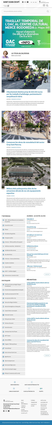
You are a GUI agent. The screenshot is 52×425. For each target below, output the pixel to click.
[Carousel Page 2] (23, 46)
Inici (22, 400)
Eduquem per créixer (9, 319)
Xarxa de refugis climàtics (10, 302)
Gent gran (29, 237)
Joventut (28, 221)
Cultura (28, 258)
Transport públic (8, 238)
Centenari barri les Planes (10, 331)
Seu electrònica (7, 254)
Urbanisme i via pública (16, 99)
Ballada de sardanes (32, 246)
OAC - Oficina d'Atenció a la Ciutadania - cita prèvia (13, 221)
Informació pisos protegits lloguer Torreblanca (12, 285)
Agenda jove (7, 356)
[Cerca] (47, 5)
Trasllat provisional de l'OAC (10, 294)
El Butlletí (24, 413)
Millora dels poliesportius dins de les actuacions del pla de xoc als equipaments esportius (23, 191)
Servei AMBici (7, 340)
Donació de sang (31, 227)
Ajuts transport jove (8, 360)
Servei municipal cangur (9, 369)
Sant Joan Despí (11, 2)
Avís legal (43, 400)
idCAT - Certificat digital (9, 271)
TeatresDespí (7, 348)
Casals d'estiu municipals (10, 310)
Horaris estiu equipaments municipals (13, 289)
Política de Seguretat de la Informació (45, 413)
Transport (34, 402)
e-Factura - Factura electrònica (11, 258)
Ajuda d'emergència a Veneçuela (11, 306)
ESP (33, 2)
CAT (31, 2)
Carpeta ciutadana (8, 263)
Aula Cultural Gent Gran (10, 352)
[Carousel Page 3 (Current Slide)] (24, 46)
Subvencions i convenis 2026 (10, 275)
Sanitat (28, 229)
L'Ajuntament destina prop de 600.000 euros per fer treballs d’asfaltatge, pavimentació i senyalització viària (24, 94)
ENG (36, 2)
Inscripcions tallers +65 (9, 298)
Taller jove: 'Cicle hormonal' (34, 266)
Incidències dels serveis (9, 250)
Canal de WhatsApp (14, 391)
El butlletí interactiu (29, 391)
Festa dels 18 (30, 219)
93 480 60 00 (6, 407)
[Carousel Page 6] (28, 46)
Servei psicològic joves (9, 365)
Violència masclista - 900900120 (12, 246)
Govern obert (7, 267)
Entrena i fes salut (8, 323)
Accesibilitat (44, 402)
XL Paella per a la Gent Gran (34, 235)
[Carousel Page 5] (27, 46)
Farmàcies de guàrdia (9, 233)
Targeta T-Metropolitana (10, 344)
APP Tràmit (6, 335)
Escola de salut (7, 327)
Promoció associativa (31, 249)
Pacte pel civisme (8, 315)
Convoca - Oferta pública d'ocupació (12, 242)
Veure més (47, 274)
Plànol (5, 229)
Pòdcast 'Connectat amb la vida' (11, 373)
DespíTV (41, 391)
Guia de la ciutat (8, 225)
